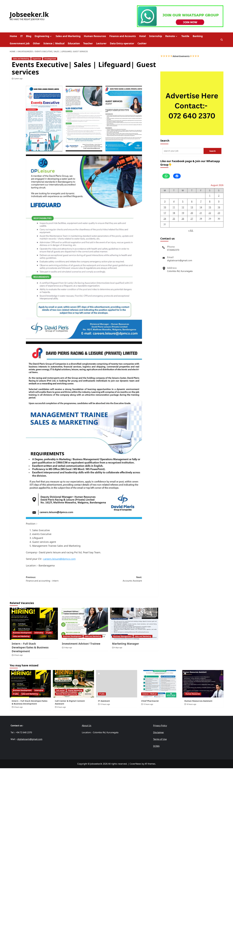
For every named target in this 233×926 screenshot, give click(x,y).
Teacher (88, 43)
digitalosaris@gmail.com (179, 260)
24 (165, 218)
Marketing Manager (125, 643)
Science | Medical (53, 43)
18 (174, 212)
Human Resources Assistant (198, 700)
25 (174, 218)
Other (36, 43)
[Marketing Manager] (134, 624)
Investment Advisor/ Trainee (81, 643)
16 (219, 207)
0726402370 (173, 249)
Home (13, 36)
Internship (155, 36)
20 (192, 212)
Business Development (22, 633)
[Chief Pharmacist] (159, 683)
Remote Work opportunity (66, 694)
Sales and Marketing (68, 36)
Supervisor (36, 59)
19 (183, 212)
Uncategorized (50, 59)
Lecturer (101, 43)
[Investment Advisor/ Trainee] (84, 624)
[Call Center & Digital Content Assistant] (73, 683)
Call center (60, 690)
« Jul (190, 230)
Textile (185, 36)
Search (164, 140)
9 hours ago (61, 707)
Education (74, 43)
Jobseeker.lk (29, 14)
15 (210, 207)
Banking (198, 36)
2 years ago (18, 78)
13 (192, 207)
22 (210, 212)
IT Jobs (49, 633)
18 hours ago (191, 704)
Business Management (122, 636)
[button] (221, 39)
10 (165, 207)
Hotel (142, 36)
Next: (132, 579)
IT (21, 36)
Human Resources (95, 36)
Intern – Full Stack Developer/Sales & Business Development (30, 647)
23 (219, 212)
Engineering (42, 36)
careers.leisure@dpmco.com (59, 558)
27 (192, 218)
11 (174, 207)
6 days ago (118, 647)
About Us (86, 725)
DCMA (156, 746)
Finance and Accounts (122, 36)
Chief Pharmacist (150, 700)
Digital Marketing (75, 690)
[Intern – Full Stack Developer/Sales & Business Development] (34, 624)
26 (183, 218)
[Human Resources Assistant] (202, 683)
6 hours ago (18, 655)
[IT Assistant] (116, 683)
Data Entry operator (122, 43)
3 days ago (68, 647)
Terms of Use (160, 739)
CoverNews (135, 763)
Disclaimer (158, 732)
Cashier (142, 43)
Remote (170, 36)
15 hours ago (105, 704)
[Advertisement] (116, 787)
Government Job (20, 43)
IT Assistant (104, 700)
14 (201, 207)
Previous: (42, 579)
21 (201, 212)
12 (183, 207)
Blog (28, 36)
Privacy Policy (160, 725)
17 (165, 212)
